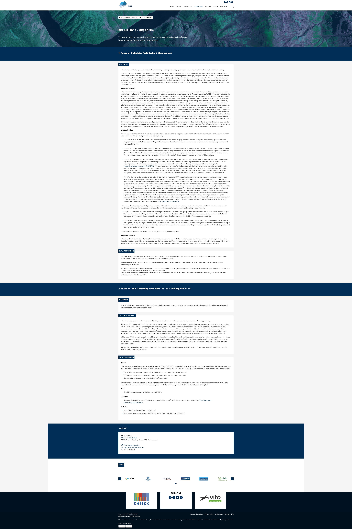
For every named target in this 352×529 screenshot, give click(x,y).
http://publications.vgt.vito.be (168, 201)
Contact (223, 6)
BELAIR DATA (188, 6)
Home (172, 6)
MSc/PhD (208, 6)
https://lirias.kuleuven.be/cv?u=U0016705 (138, 166)
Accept (121, 526)
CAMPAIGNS (199, 6)
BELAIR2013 (135, 17)
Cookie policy (219, 514)
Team (216, 6)
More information (124, 523)
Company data (229, 514)
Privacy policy (209, 514)
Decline (129, 526)
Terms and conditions (196, 514)
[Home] (129, 4)
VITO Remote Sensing (131, 445)
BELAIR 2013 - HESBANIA (146, 17)
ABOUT (178, 6)
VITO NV (134, 514)
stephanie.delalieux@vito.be (134, 447)
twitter (227, 2)
